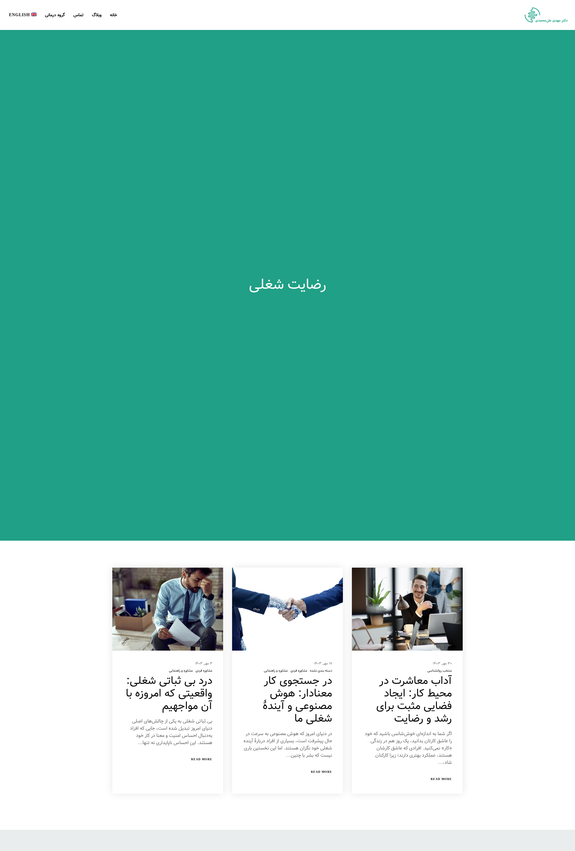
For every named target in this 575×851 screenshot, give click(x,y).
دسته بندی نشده (321, 670)
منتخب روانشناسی (439, 670)
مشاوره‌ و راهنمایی (276, 670)
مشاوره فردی (298, 670)
